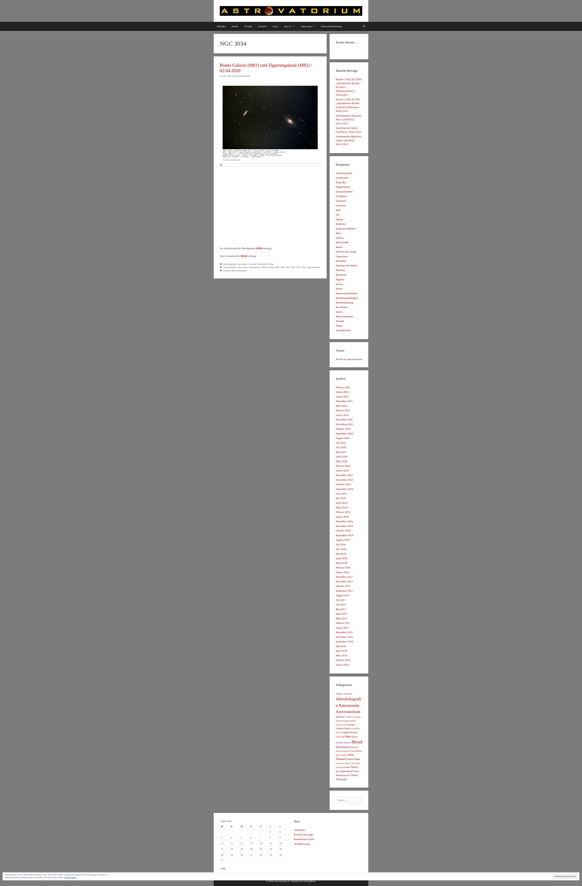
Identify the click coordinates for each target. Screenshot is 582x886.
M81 (277, 267)
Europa (339, 721)
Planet (351, 754)
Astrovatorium (254, 267)
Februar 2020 (343, 465)
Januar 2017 (342, 627)
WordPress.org (302, 843)
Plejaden (349, 759)
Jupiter (339, 219)
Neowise (354, 747)
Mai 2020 (341, 452)
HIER (259, 248)
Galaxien (252, 264)
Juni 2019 (341, 493)
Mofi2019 (347, 743)
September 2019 (344, 489)
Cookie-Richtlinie (70, 877)
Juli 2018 (341, 544)
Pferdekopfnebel (341, 755)
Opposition (342, 256)
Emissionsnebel (344, 191)
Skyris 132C (349, 763)
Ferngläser (341, 196)
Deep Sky (341, 182)
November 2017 (344, 581)
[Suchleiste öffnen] (363, 26)
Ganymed (351, 725)
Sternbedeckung (344, 302)
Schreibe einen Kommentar (234, 270)
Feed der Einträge (303, 834)
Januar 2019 (342, 516)
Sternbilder (262, 264)
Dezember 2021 (344, 401)
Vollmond (341, 779)
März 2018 (341, 563)
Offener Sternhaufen (343, 751)
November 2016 (344, 637)
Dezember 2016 (344, 632)
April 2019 (341, 502)
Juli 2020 (341, 442)
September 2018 (344, 535)
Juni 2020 (341, 447)
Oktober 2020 (343, 428)
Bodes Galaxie (268, 267)
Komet (354, 732)
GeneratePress (309, 881)
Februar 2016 (343, 660)
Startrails (339, 767)
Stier (338, 771)
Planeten (340, 270)
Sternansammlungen (347, 297)
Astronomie (242, 264)
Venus (339, 325)
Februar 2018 (343, 567)
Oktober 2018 (343, 530)
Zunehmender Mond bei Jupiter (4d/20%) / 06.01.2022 (348, 140)
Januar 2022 (342, 396)
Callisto (357, 717)
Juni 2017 (341, 604)
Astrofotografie (229, 264)
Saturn (339, 284)
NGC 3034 (301, 267)
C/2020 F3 (349, 717)
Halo (338, 210)
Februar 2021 (343, 410)
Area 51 (288, 26)
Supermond (346, 771)
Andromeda (348, 694)
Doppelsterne (343, 187)
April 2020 (341, 456)
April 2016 (341, 650)
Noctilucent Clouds (346, 251)
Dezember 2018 (344, 521)
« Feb (223, 868)
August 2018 (343, 539)
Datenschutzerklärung (331, 26)
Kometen (340, 224)
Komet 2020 (340, 737)
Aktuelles (221, 26)
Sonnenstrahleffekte (346, 293)
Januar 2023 (342, 391)
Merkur (340, 237)
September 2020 (344, 433)
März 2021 (341, 405)
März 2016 (341, 655)
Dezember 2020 (344, 419)
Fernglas (345, 721)
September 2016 (344, 641)
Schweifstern (340, 763)
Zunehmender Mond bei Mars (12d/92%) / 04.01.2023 (348, 119)
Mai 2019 (341, 498)
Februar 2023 (343, 387)
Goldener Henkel (343, 728)
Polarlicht (341, 274)
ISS (337, 214)
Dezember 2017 (344, 576)
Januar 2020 (342, 470)
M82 (283, 267)
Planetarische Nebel (346, 265)
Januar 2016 (342, 664)
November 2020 (344, 424)
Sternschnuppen (344, 316)
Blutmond (340, 717)
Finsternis (341, 200)
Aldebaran (339, 694)
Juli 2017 (341, 600)
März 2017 (341, 618)
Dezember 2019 (344, 475)
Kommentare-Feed (304, 839)
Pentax (359, 751)
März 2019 (341, 507)
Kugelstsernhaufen (346, 228)
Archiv (235, 26)
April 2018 (341, 558)
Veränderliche (343, 330)
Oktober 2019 (343, 484)
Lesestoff (262, 26)
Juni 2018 (341, 549)
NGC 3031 (290, 267)
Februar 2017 (343, 623)
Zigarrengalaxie (313, 267)
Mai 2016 (341, 646)
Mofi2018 (339, 743)
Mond (339, 247)
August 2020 (343, 438)
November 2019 (344, 479)
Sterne (270, 264)
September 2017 (344, 590)
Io (341, 732)
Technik (248, 26)
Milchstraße (342, 242)
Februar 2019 (343, 512)
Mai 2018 (341, 553)
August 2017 (343, 595)
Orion (353, 751)
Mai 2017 (341, 609)
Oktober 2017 (343, 586)
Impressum (306, 26)
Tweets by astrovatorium (349, 359)
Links (275, 26)
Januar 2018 (342, 572)
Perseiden (341, 261)
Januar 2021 (342, 415)
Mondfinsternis (343, 747)
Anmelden (299, 830)
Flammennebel (341, 725)
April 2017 (341, 613)
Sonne (339, 288)
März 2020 (341, 461)
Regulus (340, 279)
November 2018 (344, 526)
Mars (338, 233)
